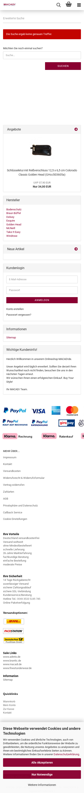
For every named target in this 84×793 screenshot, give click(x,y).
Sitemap (11, 337)
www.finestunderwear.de (17, 668)
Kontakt (7, 464)
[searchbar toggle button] (58, 5)
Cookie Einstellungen (15, 518)
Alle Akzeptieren (42, 762)
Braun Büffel (13, 213)
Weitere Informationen (42, 784)
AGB (5, 498)
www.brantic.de (12, 660)
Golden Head (13, 224)
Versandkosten (12, 471)
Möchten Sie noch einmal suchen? (23, 48)
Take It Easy (13, 232)
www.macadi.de (12, 664)
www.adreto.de (11, 656)
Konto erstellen (15, 309)
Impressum (9, 457)
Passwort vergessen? (18, 314)
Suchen (63, 65)
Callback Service (12, 512)
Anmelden (42, 300)
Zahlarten (8, 491)
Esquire (10, 220)
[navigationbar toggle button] (79, 5)
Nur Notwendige (42, 774)
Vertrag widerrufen (13, 484)
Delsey (10, 216)
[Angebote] (76, 129)
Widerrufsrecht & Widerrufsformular (23, 477)
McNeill (10, 228)
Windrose (11, 235)
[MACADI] (8, 5)
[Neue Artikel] (76, 249)
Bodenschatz (13, 209)
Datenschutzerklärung (66, 754)
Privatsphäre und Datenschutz (20, 505)
